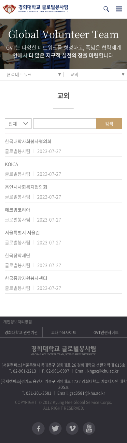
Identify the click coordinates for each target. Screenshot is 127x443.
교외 (74, 74)
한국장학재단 (17, 255)
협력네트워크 (19, 74)
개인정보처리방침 (17, 322)
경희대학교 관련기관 (21, 332)
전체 (12, 123)
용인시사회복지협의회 (26, 187)
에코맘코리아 (17, 209)
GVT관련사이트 (106, 332)
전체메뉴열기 (119, 9)
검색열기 (106, 9)
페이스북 (38, 428)
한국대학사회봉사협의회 (28, 141)
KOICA (11, 164)
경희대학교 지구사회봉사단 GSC (35, 9)
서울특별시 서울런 (22, 232)
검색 (109, 123)
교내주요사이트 (63, 332)
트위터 (55, 428)
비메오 (72, 428)
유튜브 (89, 428)
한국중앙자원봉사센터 (26, 278)
